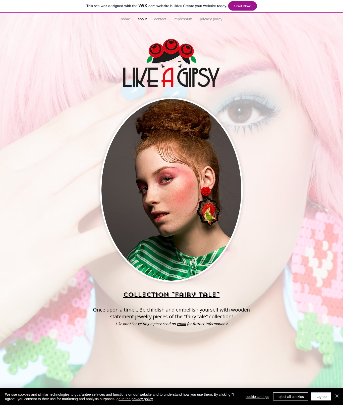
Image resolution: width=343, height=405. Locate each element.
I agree (321, 396)
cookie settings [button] (257, 396)
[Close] (337, 396)
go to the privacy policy (135, 398)
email (181, 323)
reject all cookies (290, 396)
